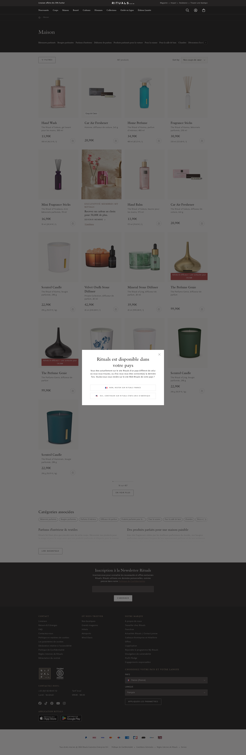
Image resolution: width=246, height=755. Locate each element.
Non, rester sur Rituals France (125, 388)
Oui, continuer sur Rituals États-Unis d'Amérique (125, 396)
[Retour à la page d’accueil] (123, 3)
